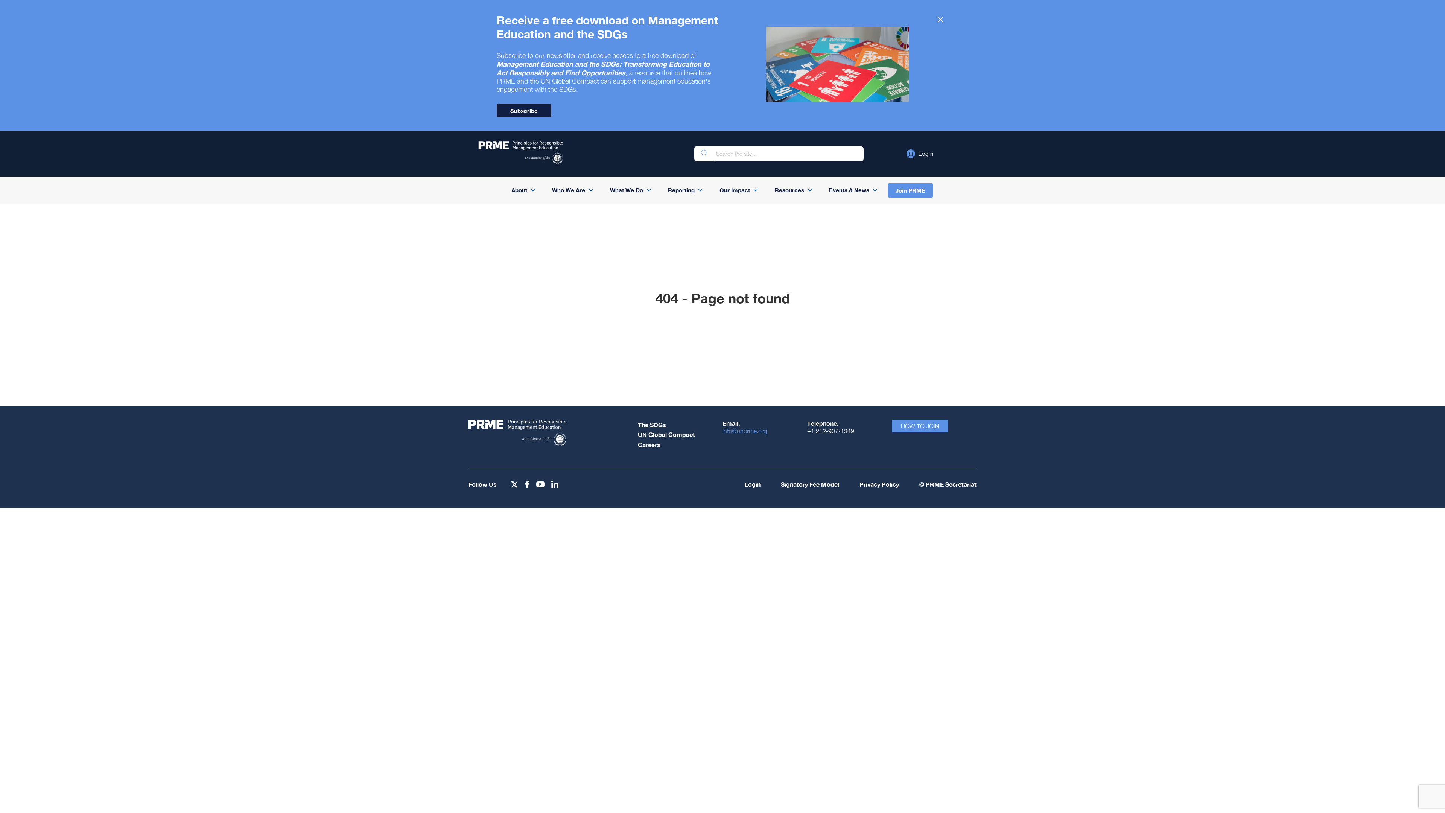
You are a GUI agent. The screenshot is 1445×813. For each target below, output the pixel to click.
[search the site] (704, 153)
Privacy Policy (879, 484)
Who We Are (568, 190)
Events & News (849, 190)
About (519, 190)
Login (753, 484)
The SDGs (652, 424)
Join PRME (910, 190)
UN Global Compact (666, 434)
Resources (789, 190)
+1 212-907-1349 (830, 431)
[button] (920, 153)
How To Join (920, 426)
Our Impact (734, 190)
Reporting (681, 190)
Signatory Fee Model (810, 484)
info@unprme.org (744, 431)
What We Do (626, 190)
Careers (649, 444)
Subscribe (524, 110)
